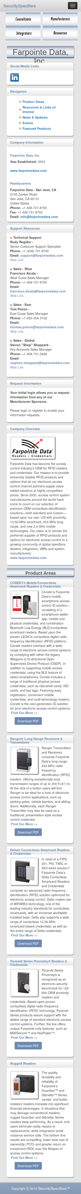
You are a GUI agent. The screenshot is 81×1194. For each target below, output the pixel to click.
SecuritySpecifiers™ (54, 1188)
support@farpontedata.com (41, 255)
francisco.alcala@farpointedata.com (38, 291)
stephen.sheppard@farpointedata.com (40, 362)
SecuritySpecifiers (19, 6)
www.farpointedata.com (28, 170)
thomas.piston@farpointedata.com (37, 327)
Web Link (16, 260)
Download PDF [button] (28, 721)
